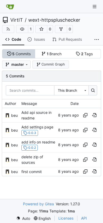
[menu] (23, 218)
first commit (31, 171)
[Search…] (92, 90)
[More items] (96, 39)
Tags (87, 54)
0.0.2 (32, 148)
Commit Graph (53, 64)
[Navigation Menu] (95, 6)
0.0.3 (32, 133)
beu (14, 115)
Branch (54, 54)
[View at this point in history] (94, 115)
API (84, 218)
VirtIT (16, 20)
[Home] (10, 6)
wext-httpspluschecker (54, 20)
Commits (21, 54)
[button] (22, 29)
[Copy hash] (85, 115)
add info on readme (38, 142)
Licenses (65, 218)
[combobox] (71, 90)
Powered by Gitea (38, 204)
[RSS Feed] (8, 29)
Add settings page (37, 127)
